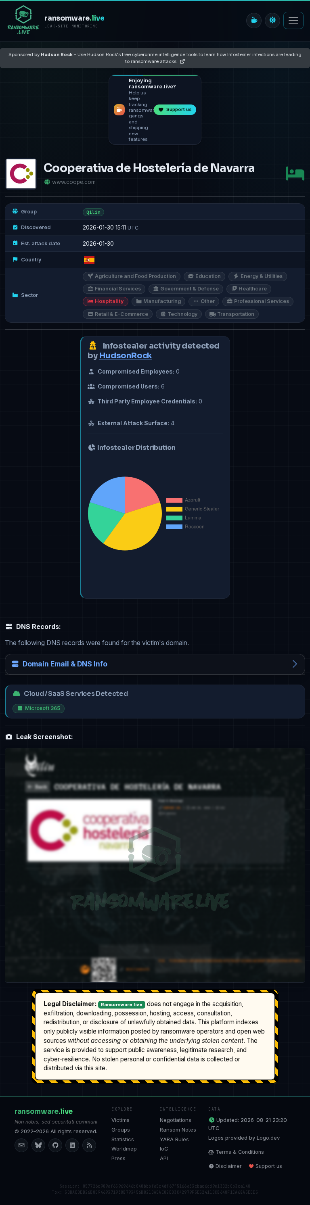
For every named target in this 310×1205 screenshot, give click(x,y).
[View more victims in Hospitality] (295, 173)
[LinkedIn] (72, 1145)
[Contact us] (21, 1145)
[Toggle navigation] (293, 20)
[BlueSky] (38, 1145)
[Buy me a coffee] (254, 20)
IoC (164, 1148)
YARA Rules (174, 1139)
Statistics (122, 1139)
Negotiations (175, 1120)
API (164, 1158)
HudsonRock (125, 356)
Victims (120, 1120)
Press (118, 1158)
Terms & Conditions (240, 1152)
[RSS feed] (89, 1145)
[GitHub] (55, 1145)
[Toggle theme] (272, 20)
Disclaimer (229, 1166)
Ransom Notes (178, 1129)
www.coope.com (74, 182)
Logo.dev (268, 1137)
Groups (120, 1129)
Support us (269, 1166)
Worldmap (124, 1148)
